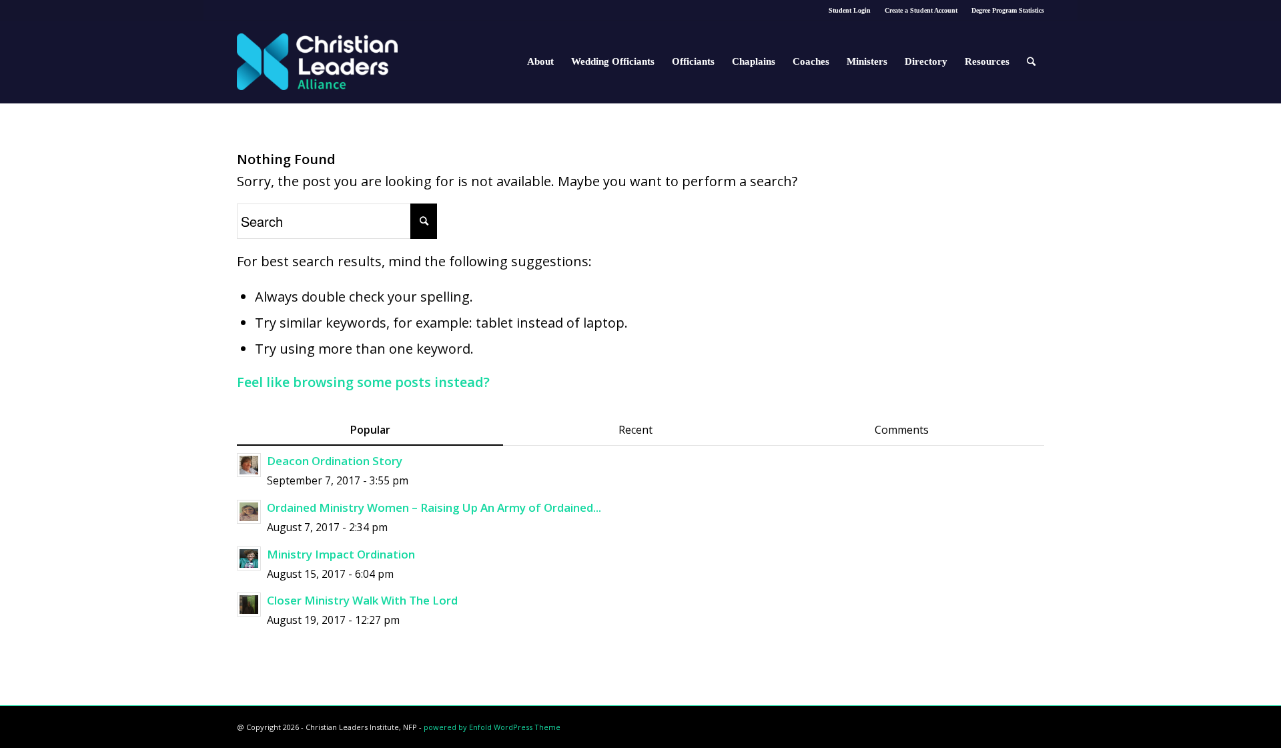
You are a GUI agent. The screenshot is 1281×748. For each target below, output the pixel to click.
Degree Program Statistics (1007, 10)
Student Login (850, 10)
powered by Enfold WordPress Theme (492, 727)
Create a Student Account (921, 10)
